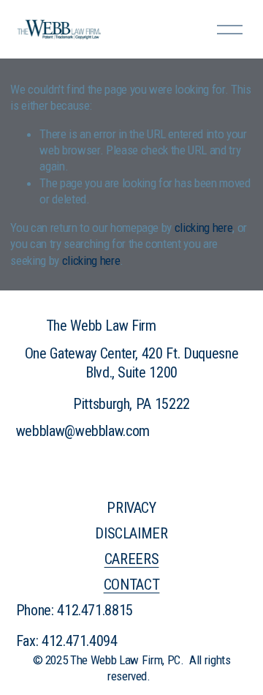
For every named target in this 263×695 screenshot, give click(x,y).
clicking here (204, 227)
